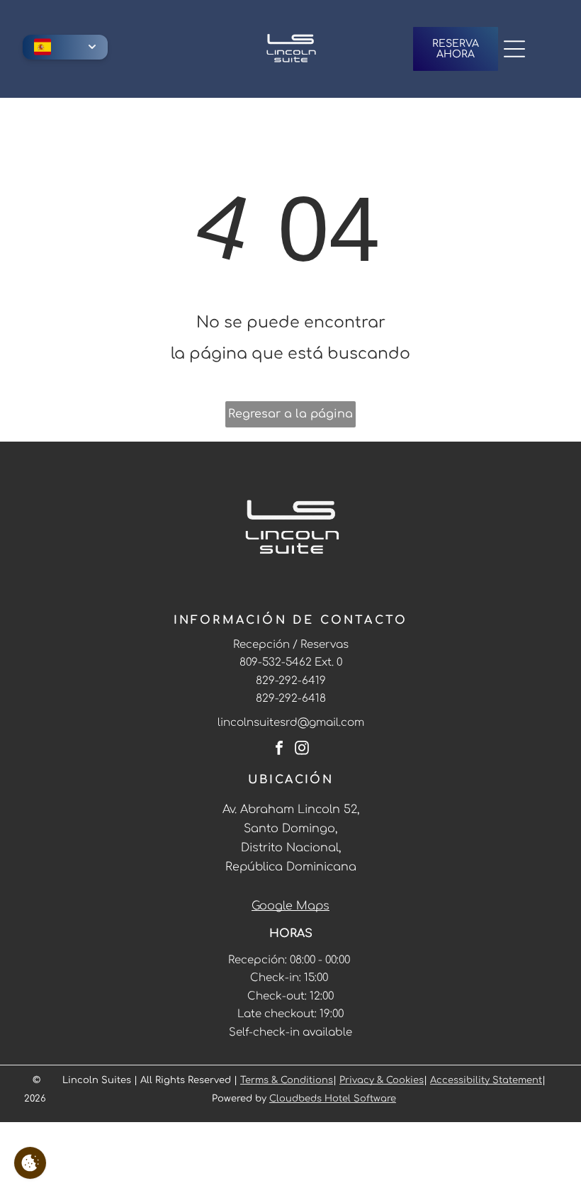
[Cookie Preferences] (30, 1163)
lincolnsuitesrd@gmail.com (291, 723)
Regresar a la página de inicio (290, 417)
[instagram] (301, 749)
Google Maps (290, 906)
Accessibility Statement (486, 1080)
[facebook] (279, 749)
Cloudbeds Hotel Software (332, 1099)
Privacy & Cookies (381, 1080)
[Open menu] (514, 49)
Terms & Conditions (286, 1080)
